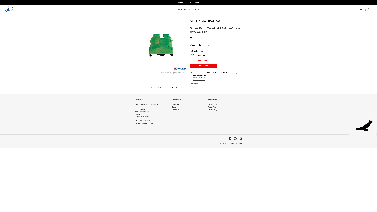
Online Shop (176, 104)
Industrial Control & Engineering (233, 143)
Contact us (175, 110)
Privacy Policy (212, 110)
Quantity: (196, 45)
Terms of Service (213, 104)
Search (174, 107)
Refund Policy (212, 107)
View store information (199, 80)
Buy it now (203, 65)
